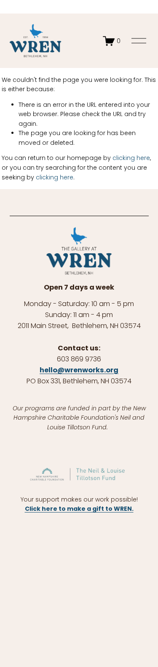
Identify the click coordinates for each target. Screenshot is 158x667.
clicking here (131, 158)
